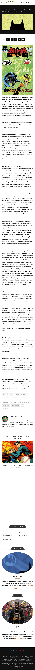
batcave (5, 394)
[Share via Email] (23, 39)
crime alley (5, 397)
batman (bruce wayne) (21, 394)
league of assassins (15, 400)
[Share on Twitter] (15, 39)
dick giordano (23, 397)
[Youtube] (28, 2)
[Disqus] (17, 494)
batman (11, 394)
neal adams (5, 402)
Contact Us (17, 667)
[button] (3, 455)
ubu (22, 405)
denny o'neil (14, 397)
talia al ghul (6, 405)
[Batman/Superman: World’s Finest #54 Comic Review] (17, 452)
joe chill (5, 400)
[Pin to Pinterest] (19, 39)
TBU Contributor (7, 11)
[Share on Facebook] (12, 39)
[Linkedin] (26, 2)
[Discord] (30, 2)
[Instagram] (25, 2)
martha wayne (25, 400)
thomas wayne (15, 405)
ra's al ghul (14, 402)
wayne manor (6, 408)
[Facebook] (21, 2)
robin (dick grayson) (24, 402)
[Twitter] (23, 2)
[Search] (33, 2)
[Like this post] (8, 39)
